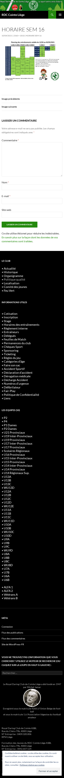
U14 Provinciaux (14, 469)
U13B (7, 480)
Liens (7, 398)
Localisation (11, 283)
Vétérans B (11, 598)
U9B (7, 543)
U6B (7, 580)
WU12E (9, 506)
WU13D (9, 487)
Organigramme (13, 276)
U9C (7, 546)
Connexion (7, 626)
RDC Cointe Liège (13, 15)
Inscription (11, 317)
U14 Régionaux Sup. (16, 473)
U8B (7, 557)
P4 (5, 421)
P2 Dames (10, 428)
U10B (7, 528)
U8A (7, 554)
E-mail (6, 196)
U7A (7, 568)
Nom (5, 182)
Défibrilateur (12, 387)
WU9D (8, 550)
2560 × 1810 (18, 35)
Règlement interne (16, 328)
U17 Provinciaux (14, 447)
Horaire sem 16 (34, 35)
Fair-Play (9, 391)
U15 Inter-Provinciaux (18, 458)
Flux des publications (12, 632)
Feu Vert (9, 290)
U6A (7, 576)
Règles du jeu (12, 358)
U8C (7, 561)
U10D (7, 535)
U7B (7, 572)
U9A (7, 539)
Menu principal (60, 15)
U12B (7, 495)
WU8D (8, 565)
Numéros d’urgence (16, 383)
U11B (7, 513)
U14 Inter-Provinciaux (18, 465)
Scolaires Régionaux (17, 451)
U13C (7, 484)
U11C (7, 517)
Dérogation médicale (17, 376)
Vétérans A (11, 594)
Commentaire (10, 140)
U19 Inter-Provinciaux (18, 436)
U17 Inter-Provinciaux (18, 443)
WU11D (9, 521)
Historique (11, 272)
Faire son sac (12, 365)
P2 (5, 418)
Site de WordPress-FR (13, 644)
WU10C (9, 532)
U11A (7, 510)
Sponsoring (11, 350)
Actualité (10, 268)
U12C (7, 499)
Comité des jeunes (15, 287)
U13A (7, 476)
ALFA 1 (8, 587)
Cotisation (10, 313)
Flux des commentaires (13, 638)
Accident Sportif (14, 369)
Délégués (10, 336)
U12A (7, 491)
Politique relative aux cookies (32, 765)
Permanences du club (17, 343)
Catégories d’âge (14, 361)
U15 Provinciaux (14, 462)
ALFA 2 (8, 591)
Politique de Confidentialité (21, 394)
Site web (6, 209)
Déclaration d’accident (18, 372)
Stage (7, 321)
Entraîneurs (11, 332)
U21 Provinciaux (14, 432)
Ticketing (10, 354)
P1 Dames (10, 425)
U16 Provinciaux (14, 454)
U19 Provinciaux (14, 440)
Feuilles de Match (15, 339)
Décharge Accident (16, 380)
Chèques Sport (13, 346)
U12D (7, 502)
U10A (7, 524)
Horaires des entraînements (21, 324)
